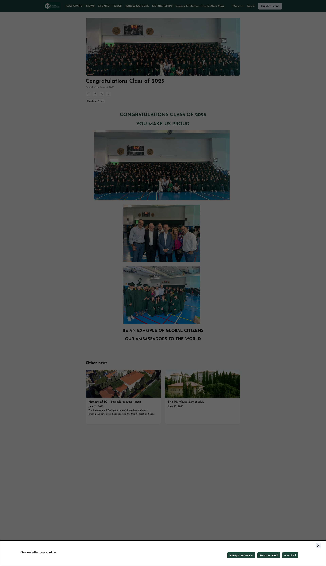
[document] (163, 553)
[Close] (318, 545)
